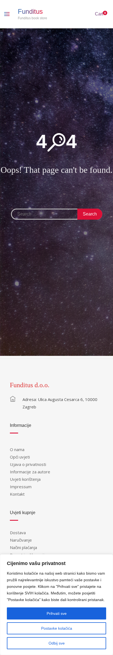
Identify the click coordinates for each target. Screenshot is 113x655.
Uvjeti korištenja (25, 479)
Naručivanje (21, 540)
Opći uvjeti (20, 457)
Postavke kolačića (56, 628)
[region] (56, 604)
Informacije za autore (30, 471)
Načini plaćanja (23, 547)
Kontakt (17, 494)
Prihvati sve (57, 613)
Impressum (21, 486)
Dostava (18, 532)
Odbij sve (57, 643)
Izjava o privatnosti (28, 464)
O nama (17, 449)
